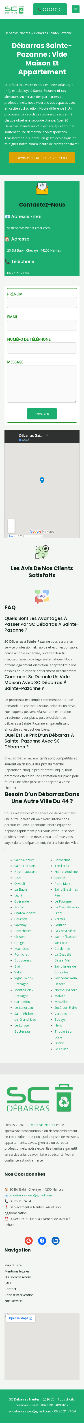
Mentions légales (17, 1271)
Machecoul (22, 948)
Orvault (19, 883)
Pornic (19, 907)
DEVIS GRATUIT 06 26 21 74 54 (42, 157)
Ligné (18, 895)
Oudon (59, 1043)
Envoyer (42, 414)
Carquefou (22, 1001)
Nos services (13, 1300)
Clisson (19, 936)
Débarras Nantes (17, 33)
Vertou (59, 918)
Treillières (61, 865)
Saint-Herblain (25, 865)
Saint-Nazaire (24, 860)
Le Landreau (23, 1007)
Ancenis (60, 877)
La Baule (20, 889)
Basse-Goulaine (25, 871)
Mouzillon (61, 1001)
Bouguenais (23, 960)
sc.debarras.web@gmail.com (30, 1195)
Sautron (60, 925)
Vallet (18, 972)
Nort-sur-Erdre (65, 990)
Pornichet (21, 954)
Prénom (15, 294)
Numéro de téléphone (29, 339)
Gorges (19, 942)
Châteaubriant (25, 913)
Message (15, 362)
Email (12, 316)
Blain (18, 966)
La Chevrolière (65, 930)
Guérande (21, 901)
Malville (59, 995)
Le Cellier (61, 1049)
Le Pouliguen (63, 901)
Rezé (18, 877)
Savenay (20, 925)
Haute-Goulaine (66, 871)
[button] (50, 9)
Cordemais (62, 948)
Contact (10, 1288)
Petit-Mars (62, 883)
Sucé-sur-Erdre (65, 1007)
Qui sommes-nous (18, 1277)
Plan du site (13, 1265)
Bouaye (60, 1019)
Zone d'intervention (19, 1294)
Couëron (20, 918)
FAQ (7, 1283)
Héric (58, 1025)
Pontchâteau (23, 930)
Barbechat (62, 860)
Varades (60, 1013)
